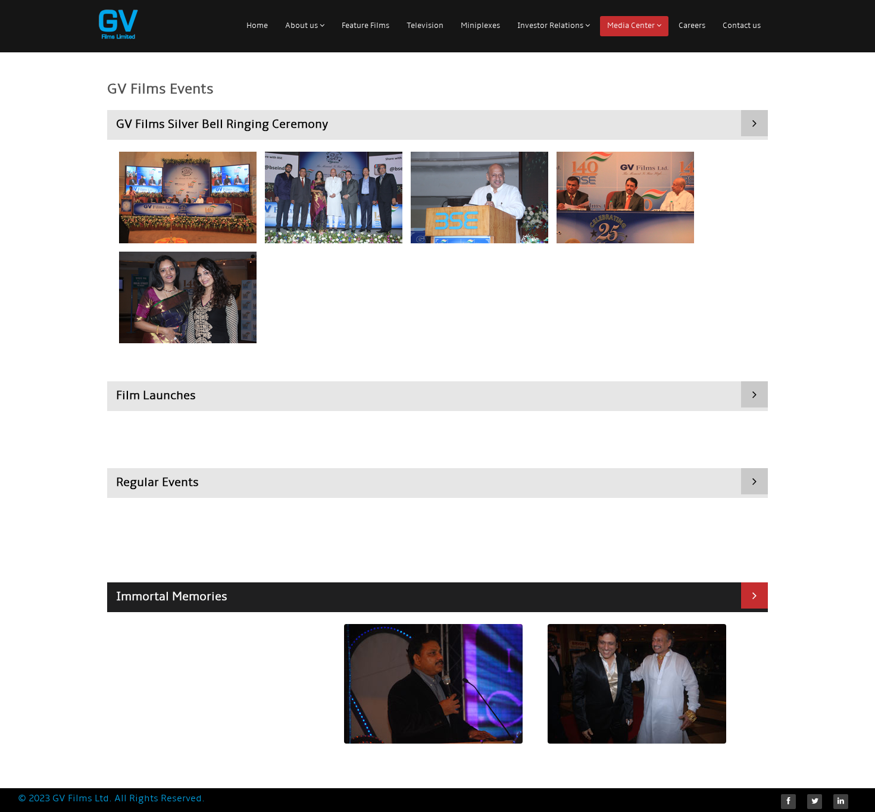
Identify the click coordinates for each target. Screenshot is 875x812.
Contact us (742, 26)
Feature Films (365, 26)
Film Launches (156, 396)
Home (257, 26)
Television (425, 26)
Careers (692, 26)
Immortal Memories (171, 597)
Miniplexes (480, 26)
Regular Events (157, 482)
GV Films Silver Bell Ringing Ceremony (222, 124)
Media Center (632, 26)
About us (302, 26)
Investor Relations (551, 26)
